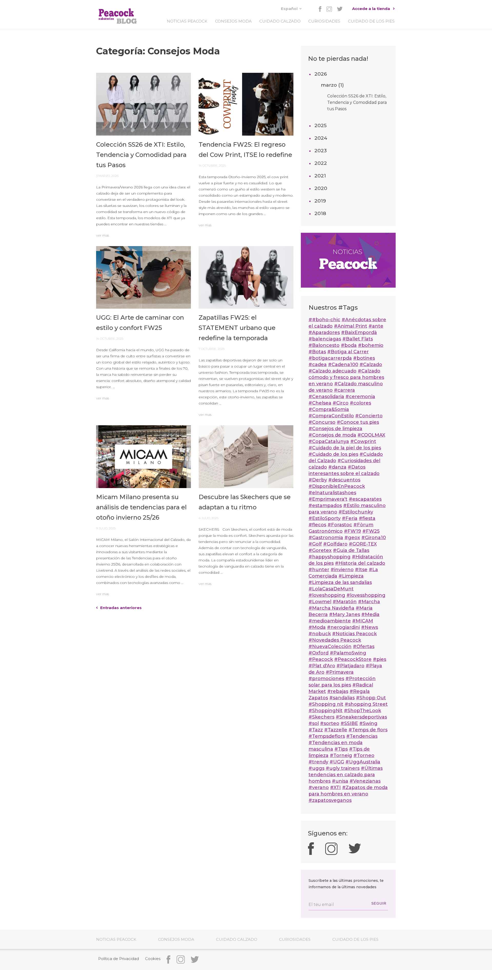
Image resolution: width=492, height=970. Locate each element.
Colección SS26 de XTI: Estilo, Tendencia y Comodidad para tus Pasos (357, 102)
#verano (319, 787)
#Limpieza (351, 576)
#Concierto (369, 416)
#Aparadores (324, 332)
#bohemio (370, 345)
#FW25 (371, 531)
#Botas (317, 352)
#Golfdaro (335, 544)
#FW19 (352, 531)
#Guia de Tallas (351, 550)
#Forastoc (339, 525)
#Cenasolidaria (326, 396)
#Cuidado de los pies (333, 454)
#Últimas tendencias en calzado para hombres (346, 774)
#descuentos (344, 480)
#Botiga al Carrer (348, 352)
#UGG (337, 762)
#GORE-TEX (363, 544)
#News (369, 627)
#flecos (317, 525)
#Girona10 (373, 537)
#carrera (344, 390)
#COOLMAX (371, 435)
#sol (314, 723)
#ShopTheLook (362, 710)
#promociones (326, 678)
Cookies (152, 958)
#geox (352, 537)
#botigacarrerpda (330, 358)
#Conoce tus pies (358, 422)
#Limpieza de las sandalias (340, 582)
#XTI (335, 787)
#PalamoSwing (348, 653)
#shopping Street (366, 704)
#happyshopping (330, 557)
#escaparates (365, 499)
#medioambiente (330, 621)
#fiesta (367, 518)
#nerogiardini (343, 627)
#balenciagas (325, 339)
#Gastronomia (326, 537)
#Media (370, 614)
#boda (349, 345)
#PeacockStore (353, 659)
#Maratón (345, 601)
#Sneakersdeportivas (361, 717)
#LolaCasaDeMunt (331, 589)
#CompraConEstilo (331, 416)
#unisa (340, 781)
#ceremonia (360, 396)
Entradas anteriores (121, 607)
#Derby (318, 480)
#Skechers (321, 717)
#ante (375, 326)
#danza (337, 467)
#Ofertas (363, 646)
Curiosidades (324, 21)
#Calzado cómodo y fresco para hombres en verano (346, 377)
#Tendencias (361, 736)
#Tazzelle (335, 730)
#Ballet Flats (357, 339)
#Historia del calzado (360, 563)
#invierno (342, 569)
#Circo (340, 403)
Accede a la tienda (371, 8)
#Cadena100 (343, 364)
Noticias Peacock (187, 21)
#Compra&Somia (329, 409)
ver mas (102, 235)
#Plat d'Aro (322, 666)
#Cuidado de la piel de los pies (345, 448)
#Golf (315, 544)
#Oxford (319, 653)
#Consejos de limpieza (335, 428)
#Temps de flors (367, 730)
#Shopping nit (326, 704)
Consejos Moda (233, 21)
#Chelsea (320, 403)
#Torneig (341, 755)
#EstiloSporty (325, 518)
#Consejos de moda (332, 435)
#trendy (318, 762)
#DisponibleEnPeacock (337, 486)
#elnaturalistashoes (332, 493)
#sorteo (329, 723)
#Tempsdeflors (327, 736)
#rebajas (337, 691)
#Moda (317, 627)
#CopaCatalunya (329, 441)
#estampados (325, 505)
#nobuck (320, 633)
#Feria (349, 518)
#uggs (316, 768)
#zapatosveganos (330, 800)
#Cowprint (363, 441)
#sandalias (342, 698)
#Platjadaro (350, 666)
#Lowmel (320, 601)
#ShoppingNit (326, 710)
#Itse (361, 569)
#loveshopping (327, 595)
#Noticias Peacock (354, 633)
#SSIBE (349, 723)
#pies (379, 659)
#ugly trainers (343, 768)
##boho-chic (324, 319)
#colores (360, 403)
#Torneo (363, 755)
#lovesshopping (365, 595)
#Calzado (371, 364)
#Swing (368, 723)
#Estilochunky (356, 512)
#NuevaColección (330, 646)
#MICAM (362, 621)
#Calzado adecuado (332, 371)
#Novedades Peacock (335, 640)
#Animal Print (350, 326)
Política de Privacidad (118, 958)
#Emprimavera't (328, 499)
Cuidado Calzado (280, 21)
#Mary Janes (344, 614)
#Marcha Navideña (331, 608)
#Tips (341, 749)
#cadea (318, 364)
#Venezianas (365, 781)
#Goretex (320, 550)
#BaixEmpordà (359, 332)
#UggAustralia (362, 762)
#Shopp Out (371, 698)
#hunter (319, 569)
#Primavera (340, 672)
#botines (364, 358)
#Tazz (316, 730)
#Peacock (321, 659)
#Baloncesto (324, 345)
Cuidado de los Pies (371, 21)
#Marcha (369, 601)
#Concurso (322, 422)
